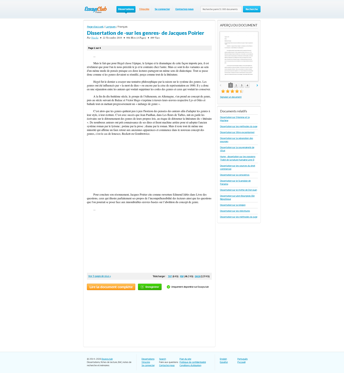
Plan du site (185, 358)
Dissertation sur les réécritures (235, 210)
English (223, 358)
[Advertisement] (149, 164)
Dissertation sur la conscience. (235, 174)
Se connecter (162, 9)
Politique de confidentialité (193, 362)
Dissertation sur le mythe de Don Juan (238, 189)
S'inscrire (144, 9)
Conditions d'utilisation (190, 365)
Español (224, 362)
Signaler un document (231, 96)
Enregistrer (152, 286)
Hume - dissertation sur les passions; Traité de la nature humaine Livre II (237, 158)
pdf (182, 276)
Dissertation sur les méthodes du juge (238, 126)
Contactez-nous (184, 9)
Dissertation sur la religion (232, 205)
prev (220, 85)
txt (170, 276)
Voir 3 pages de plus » (99, 276)
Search (162, 358)
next (257, 85)
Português (242, 358)
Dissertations (148, 358)
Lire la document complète (111, 287)
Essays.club (107, 358)
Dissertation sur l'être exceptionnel (237, 132)
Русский (241, 362)
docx (197, 276)
